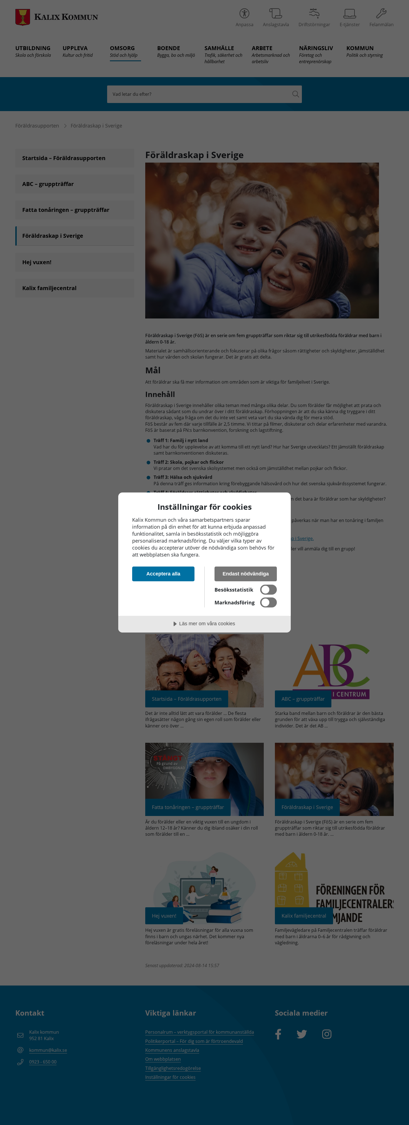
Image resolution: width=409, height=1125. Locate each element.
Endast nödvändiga (246, 574)
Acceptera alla (163, 574)
